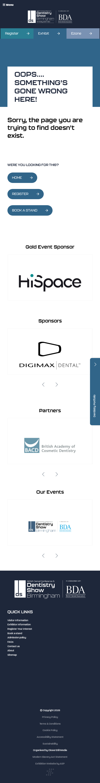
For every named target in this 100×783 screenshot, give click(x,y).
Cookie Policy (50, 730)
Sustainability (50, 743)
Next (56, 384)
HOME (17, 177)
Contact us (13, 646)
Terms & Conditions (50, 723)
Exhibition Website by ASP (50, 763)
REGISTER (20, 194)
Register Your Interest (19, 628)
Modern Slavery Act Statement (50, 756)
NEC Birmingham (17, 676)
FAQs (10, 641)
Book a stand (14, 633)
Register (12, 33)
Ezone (76, 33)
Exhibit (43, 33)
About (10, 650)
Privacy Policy (50, 717)
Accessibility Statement (50, 736)
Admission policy (16, 637)
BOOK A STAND (24, 210)
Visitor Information (17, 620)
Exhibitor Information (19, 624)
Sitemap (12, 654)
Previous (43, 384)
